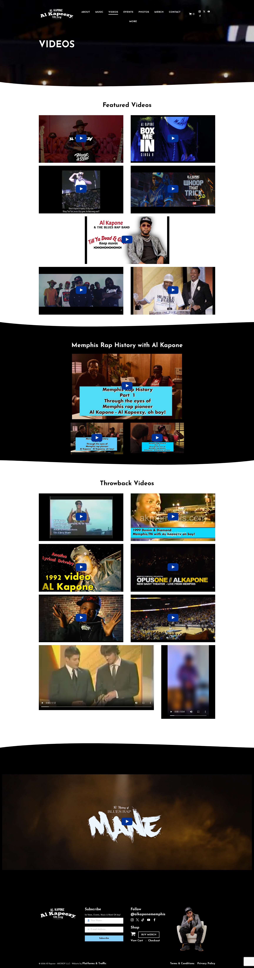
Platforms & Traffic (94, 963)
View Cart (137, 940)
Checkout (154, 940)
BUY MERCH (148, 935)
